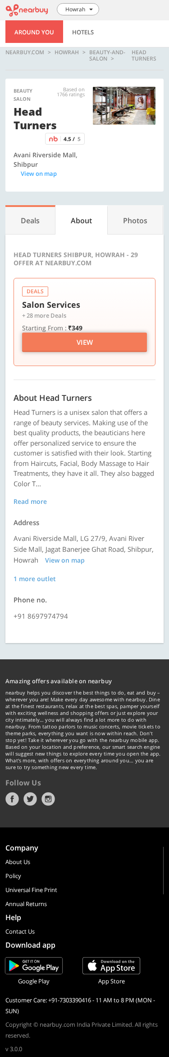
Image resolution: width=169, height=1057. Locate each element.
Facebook (12, 799)
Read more (30, 501)
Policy (13, 876)
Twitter (30, 799)
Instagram (48, 799)
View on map (39, 173)
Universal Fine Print (31, 890)
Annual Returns (26, 904)
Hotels (83, 32)
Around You (34, 32)
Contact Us (20, 931)
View (85, 342)
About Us (17, 862)
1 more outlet (35, 578)
